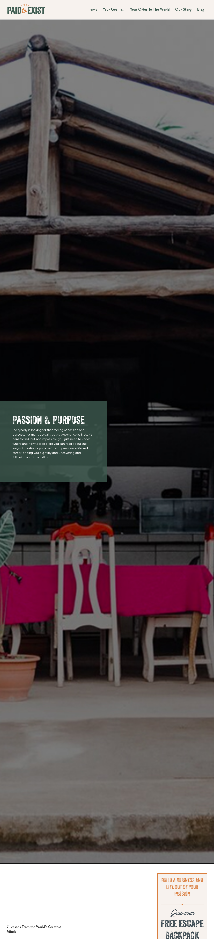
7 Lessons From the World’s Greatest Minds (34, 929)
